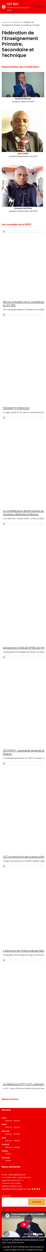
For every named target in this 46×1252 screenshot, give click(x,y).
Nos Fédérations (15, 22)
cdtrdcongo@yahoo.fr (17, 1174)
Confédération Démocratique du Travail (28, 1239)
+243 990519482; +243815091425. (16, 1177)
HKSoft (40, 1249)
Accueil (4, 22)
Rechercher (37, 1202)
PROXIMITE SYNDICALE (16, 408)
